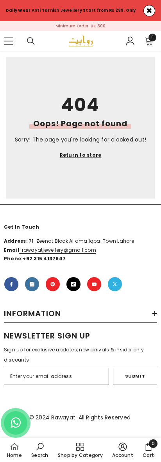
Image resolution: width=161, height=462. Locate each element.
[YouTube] (94, 284)
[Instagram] (32, 284)
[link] (39, 449)
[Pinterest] (52, 284)
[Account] (130, 41)
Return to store (81, 155)
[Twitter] (114, 284)
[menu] (8, 41)
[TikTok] (73, 284)
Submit (135, 376)
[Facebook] (11, 284)
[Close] (149, 10)
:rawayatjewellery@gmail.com (57, 250)
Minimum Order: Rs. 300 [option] (80, 26)
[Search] (31, 41)
